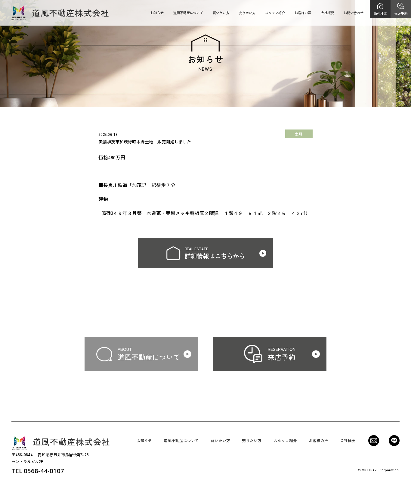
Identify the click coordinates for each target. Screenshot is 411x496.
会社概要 (327, 12)
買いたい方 (221, 12)
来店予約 (400, 13)
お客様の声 (303, 12)
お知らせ (157, 12)
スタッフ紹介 (275, 12)
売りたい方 (247, 12)
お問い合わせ (353, 12)
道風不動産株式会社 (71, 13)
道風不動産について (188, 12)
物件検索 (380, 13)
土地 (299, 134)
